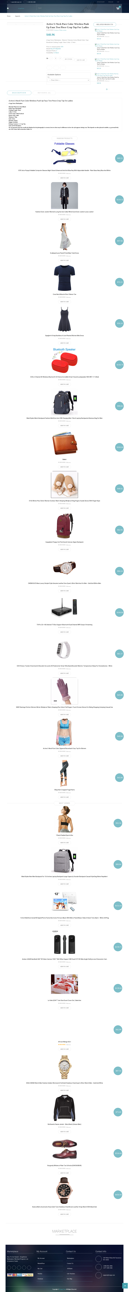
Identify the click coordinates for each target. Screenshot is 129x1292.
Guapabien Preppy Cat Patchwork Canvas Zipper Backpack (64, 542)
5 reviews (68, 1044)
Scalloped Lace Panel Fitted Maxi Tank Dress (64, 253)
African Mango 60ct (64, 1042)
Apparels (17, 16)
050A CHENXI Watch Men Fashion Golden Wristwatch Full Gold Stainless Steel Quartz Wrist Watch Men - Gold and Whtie (64, 1083)
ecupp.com (62, 1289)
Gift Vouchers (71, 1273)
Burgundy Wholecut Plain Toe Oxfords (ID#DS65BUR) (64, 1165)
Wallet (64, 459)
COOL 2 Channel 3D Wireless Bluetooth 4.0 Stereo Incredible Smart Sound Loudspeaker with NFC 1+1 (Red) (64, 377)
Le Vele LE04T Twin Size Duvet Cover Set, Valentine (64, 1000)
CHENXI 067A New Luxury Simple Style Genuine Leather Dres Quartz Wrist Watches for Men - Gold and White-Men (64, 583)
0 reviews (68, 173)
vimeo (19, 1268)
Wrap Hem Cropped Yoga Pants (64, 790)
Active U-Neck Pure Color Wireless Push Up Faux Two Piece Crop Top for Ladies (48, 16)
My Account (41, 1258)
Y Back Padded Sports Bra (64, 835)
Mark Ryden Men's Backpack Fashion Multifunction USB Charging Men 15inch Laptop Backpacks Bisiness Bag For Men (64, 418)
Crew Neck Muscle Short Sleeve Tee (64, 294)
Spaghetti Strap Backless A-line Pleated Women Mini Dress (64, 335)
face (9, 1268)
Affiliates (69, 1268)
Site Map (69, 1279)
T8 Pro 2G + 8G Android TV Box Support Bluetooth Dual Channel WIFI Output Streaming (64, 624)
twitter (14, 1268)
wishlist (40, 1273)
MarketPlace (41, 1263)
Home (8, 16)
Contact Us (70, 1263)
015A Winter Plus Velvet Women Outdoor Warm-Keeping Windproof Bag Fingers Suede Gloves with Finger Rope (64, 501)
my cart (40, 1268)
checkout (40, 1279)
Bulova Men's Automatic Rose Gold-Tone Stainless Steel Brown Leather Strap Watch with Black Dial (64, 1207)
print (29, 1268)
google (24, 1268)
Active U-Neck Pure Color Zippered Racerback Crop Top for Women (64, 748)
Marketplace (70, 1258)
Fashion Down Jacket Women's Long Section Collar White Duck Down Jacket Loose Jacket (64, 212)
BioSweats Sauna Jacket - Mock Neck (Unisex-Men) (64, 1124)
